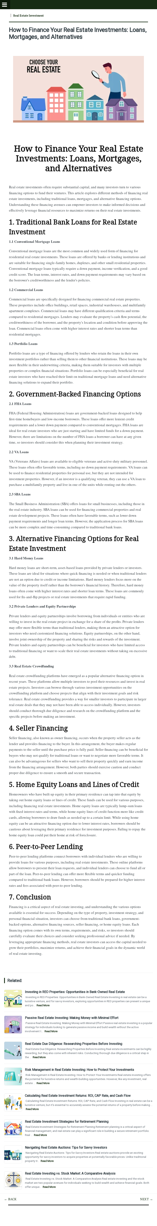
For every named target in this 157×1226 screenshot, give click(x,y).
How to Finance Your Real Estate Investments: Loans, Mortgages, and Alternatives (77, 33)
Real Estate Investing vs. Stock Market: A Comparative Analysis (70, 1173)
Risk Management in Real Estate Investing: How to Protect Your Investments (79, 1070)
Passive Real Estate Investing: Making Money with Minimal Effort (71, 1018)
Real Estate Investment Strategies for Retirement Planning (67, 1121)
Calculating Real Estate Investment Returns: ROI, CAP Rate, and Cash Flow (78, 1096)
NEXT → (146, 1199)
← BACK (10, 1199)
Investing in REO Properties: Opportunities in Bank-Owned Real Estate (75, 992)
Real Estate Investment (28, 15)
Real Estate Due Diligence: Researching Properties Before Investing (73, 1044)
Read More (43, 1005)
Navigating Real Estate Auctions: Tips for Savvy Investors (66, 1147)
